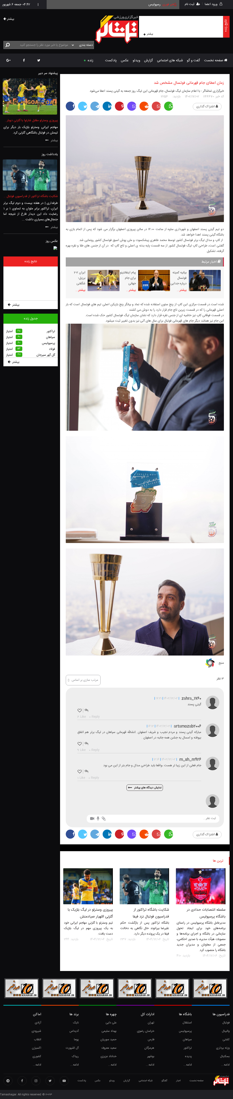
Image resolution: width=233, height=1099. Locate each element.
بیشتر (150, 34)
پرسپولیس (185, 1031)
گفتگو (164, 1081)
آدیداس (74, 1031)
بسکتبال (225, 1056)
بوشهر (150, 1056)
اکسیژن (36, 1047)
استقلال (187, 1022)
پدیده (188, 1056)
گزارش (148, 60)
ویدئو (136, 60)
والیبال (226, 1031)
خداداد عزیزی (108, 1056)
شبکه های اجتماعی (170, 60)
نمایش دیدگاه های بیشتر (148, 787)
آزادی (38, 1022)
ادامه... (225, 1064)
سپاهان (187, 1039)
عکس (125, 60)
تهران (151, 1022)
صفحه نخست (214, 60)
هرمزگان (149, 1047)
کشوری (37, 1056)
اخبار (178, 1081)
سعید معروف (108, 1047)
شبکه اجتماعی (146, 1081)
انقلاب (37, 1039)
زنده (90, 60)
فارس (151, 1039)
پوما (76, 1039)
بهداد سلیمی (108, 1031)
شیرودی (36, 1031)
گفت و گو (193, 60)
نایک (76, 1022)
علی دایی (111, 1022)
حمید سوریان (108, 1039)
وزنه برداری (223, 1047)
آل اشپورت (72, 1047)
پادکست (111, 60)
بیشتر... (182, 290)
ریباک (75, 1056)
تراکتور (188, 1047)
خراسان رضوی (145, 1031)
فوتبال (226, 1022)
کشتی (226, 1039)
